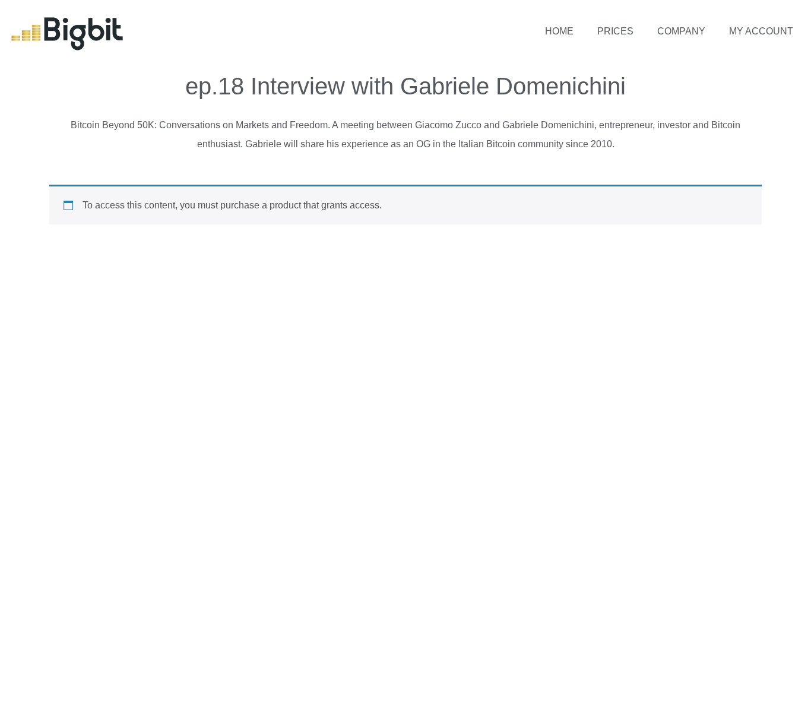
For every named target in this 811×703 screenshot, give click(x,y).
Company (681, 31)
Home (559, 31)
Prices (615, 31)
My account (761, 31)
